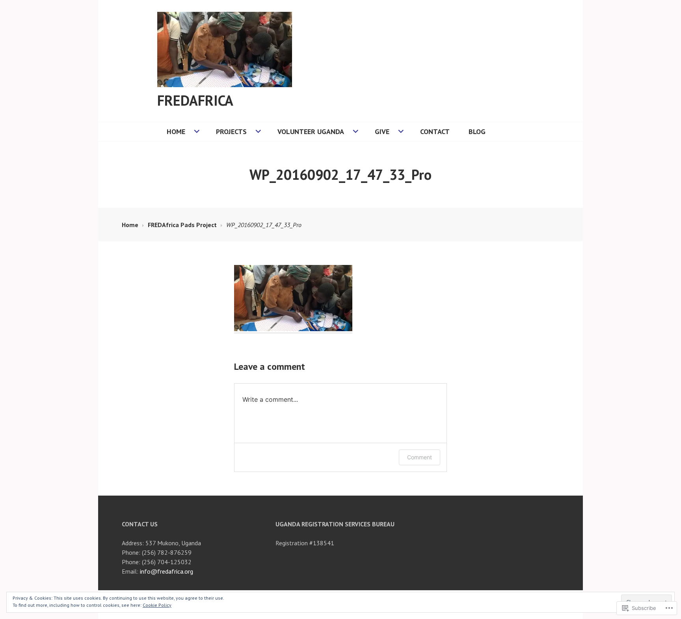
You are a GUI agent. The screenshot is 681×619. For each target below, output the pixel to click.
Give (382, 131)
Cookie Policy (157, 605)
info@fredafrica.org (166, 571)
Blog (477, 131)
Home (176, 131)
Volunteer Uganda (310, 131)
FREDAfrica (195, 100)
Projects (231, 131)
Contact (435, 131)
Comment (419, 457)
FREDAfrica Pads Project (182, 225)
